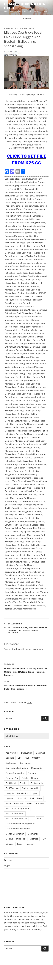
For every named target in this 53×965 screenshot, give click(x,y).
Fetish (25, 778)
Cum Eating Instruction (17, 768)
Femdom (43, 628)
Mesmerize (33, 834)
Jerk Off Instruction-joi (16, 818)
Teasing (30, 844)
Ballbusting (15, 628)
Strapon (9, 844)
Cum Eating (25, 763)
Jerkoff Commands (35, 803)
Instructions (36, 798)
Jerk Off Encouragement (17, 808)
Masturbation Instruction (18, 829)
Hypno (35, 793)
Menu (28, 19)
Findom (34, 778)
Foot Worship (12, 788)
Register (8, 860)
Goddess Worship (30, 788)
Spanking (13, 633)
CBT (25, 628)
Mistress (33, 839)
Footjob (23, 783)
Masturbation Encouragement (20, 824)
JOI (32, 818)
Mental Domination (15, 834)
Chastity (36, 758)
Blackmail (40, 753)
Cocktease (11, 763)
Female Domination (15, 773)
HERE (29, 702)
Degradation (37, 768)
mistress (29, 29)
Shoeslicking (30, 630)
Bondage (10, 758)
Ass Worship (12, 753)
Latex (40, 818)
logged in (20, 649)
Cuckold (33, 628)
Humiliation (15, 630)
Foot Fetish (11, 783)
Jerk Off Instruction (15, 813)
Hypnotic (22, 798)
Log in (7, 865)
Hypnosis (10, 798)
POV (44, 839)
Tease (20, 844)
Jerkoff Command (14, 803)
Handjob (10, 793)
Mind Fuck (21, 839)
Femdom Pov (12, 778)
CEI (27, 758)
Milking (9, 839)
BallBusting (15, 624)
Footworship (37, 783)
